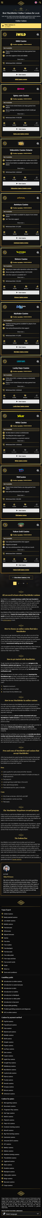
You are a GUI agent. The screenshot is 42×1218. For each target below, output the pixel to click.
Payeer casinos (16, 859)
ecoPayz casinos (9, 1049)
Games (6, 938)
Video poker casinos (10, 1175)
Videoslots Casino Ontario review (21, 188)
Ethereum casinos (9, 1094)
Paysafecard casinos (10, 1025)
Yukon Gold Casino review (21, 570)
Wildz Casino (21, 422)
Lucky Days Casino (21, 368)
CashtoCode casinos (10, 1073)
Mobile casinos (8, 924)
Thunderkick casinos (10, 1158)
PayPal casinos (8, 1021)
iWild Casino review (21, 79)
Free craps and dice (10, 959)
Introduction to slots (10, 988)
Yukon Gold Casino (21, 531)
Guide (5, 965)
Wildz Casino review (21, 461)
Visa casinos (8, 1028)
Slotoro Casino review (21, 297)
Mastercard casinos (10, 1032)
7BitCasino (21, 477)
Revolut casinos (8, 1083)
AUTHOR (5, 874)
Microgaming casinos (10, 1103)
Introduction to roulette (11, 992)
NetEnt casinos (8, 1116)
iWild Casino (21, 41)
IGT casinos (7, 1144)
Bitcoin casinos (8, 1090)
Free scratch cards (9, 962)
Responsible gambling (10, 1005)
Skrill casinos (8, 1039)
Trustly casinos (8, 1080)
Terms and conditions (10, 972)
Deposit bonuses (9, 934)
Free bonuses (8, 928)
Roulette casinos (9, 1168)
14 (23, 583)
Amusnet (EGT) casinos (11, 1141)
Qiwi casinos (8, 1052)
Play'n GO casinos (9, 1123)
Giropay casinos (9, 1087)
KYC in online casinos (10, 1012)
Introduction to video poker (12, 999)
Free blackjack (8, 948)
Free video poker (9, 955)
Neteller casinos (8, 1035)
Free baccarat (8, 952)
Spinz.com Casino (21, 95)
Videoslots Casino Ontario (21, 150)
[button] (21, 1214)
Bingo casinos (8, 1178)
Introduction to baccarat (11, 1002)
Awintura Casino (21, 204)
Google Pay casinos (10, 1063)
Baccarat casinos (9, 1182)
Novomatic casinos (10, 1106)
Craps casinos (8, 1185)
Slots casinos (8, 1165)
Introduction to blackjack (11, 995)
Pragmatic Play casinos (11, 1110)
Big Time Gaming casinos (11, 1134)
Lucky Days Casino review (21, 406)
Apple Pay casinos (9, 1059)
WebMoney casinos (10, 1066)
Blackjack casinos (9, 1172)
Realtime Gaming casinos (11, 1154)
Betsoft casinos (8, 1130)
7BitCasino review (21, 515)
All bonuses (7, 931)
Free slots (7, 941)
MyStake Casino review (21, 352)
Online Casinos (8, 914)
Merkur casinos (8, 1147)
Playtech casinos (9, 1120)
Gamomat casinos (9, 1137)
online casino (7, 620)
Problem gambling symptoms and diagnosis (17, 1009)
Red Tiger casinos (9, 1113)
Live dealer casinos (9, 921)
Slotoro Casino (21, 259)
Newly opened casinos (10, 917)
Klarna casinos (8, 1076)
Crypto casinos (8, 1056)
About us (6, 969)
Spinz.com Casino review (21, 134)
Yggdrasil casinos (9, 1161)
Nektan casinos (8, 1151)
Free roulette (8, 945)
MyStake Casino (21, 313)
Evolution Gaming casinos (12, 1127)
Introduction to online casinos (13, 981)
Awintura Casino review (21, 243)
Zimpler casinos (8, 1042)
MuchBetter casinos (10, 1070)
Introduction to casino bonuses (13, 985)
